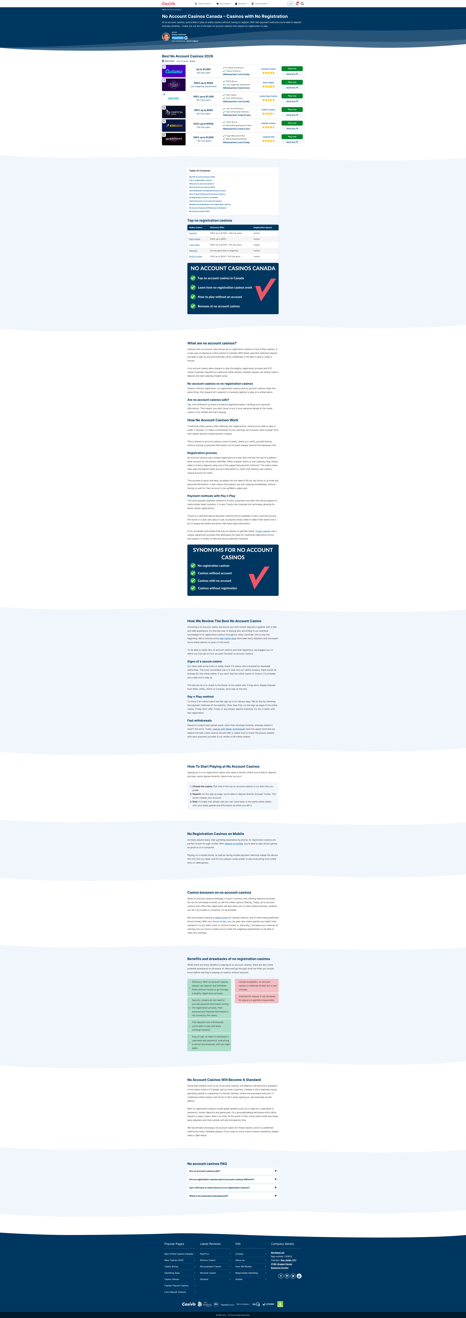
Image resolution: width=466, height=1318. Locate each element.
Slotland (204, 1279)
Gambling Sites (172, 1273)
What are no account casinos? (201, 184)
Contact (239, 1254)
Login (290, 3)
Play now (292, 68)
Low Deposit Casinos (175, 1292)
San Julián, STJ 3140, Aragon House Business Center (283, 1264)
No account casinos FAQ (199, 211)
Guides (238, 1279)
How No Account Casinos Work (202, 187)
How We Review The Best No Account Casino (207, 191)
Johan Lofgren (192, 41)
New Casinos (225, 4)
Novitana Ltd (277, 1252)
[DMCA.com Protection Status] (280, 1306)
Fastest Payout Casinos (176, 1285)
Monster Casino (208, 1273)
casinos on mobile (234, 843)
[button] (233, 1171)
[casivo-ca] (168, 3)
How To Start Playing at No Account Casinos (207, 194)
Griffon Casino (195, 256)
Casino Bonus (171, 1266)
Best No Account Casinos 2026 (202, 177)
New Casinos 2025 (174, 1260)
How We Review (243, 1266)
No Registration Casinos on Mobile (203, 197)
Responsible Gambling (246, 1273)
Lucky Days (194, 245)
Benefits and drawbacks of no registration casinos (210, 204)
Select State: (170, 61)
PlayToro (204, 1254)
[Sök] (302, 4)
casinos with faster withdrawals (229, 729)
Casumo (193, 233)
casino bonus (221, 917)
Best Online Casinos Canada (178, 1254)
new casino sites (227, 638)
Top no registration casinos (200, 180)
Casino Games (171, 1279)
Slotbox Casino (207, 1260)
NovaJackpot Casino (210, 1266)
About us (240, 1260)
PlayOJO (193, 251)
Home (164, 10)
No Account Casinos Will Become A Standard (207, 208)
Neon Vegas (194, 239)
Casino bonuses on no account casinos (205, 201)
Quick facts (291, 74)
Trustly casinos (263, 531)
